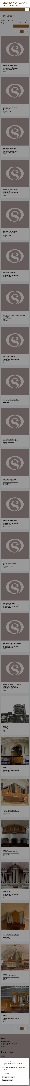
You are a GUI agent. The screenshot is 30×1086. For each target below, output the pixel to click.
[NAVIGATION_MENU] (27, 9)
